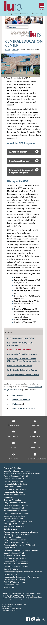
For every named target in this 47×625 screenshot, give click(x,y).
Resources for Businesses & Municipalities (21, 577)
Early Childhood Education (15, 503)
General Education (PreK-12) (16, 476)
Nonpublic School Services (15, 484)
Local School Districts (13, 487)
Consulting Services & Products (17, 534)
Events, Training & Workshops (16, 513)
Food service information (23, 408)
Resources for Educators (14, 526)
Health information (21, 400)
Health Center (38, 597)
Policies (15, 404)
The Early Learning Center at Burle (23, 374)
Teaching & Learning (12, 500)
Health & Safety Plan (27, 595)
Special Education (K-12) (14, 479)
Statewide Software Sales (14, 516)
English (12, 27)
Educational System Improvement (18, 521)
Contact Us (6, 593)
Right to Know (8, 595)
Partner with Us (10, 574)
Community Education (13, 481)
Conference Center (12, 585)
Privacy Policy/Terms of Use (12, 597)
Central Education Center (19, 350)
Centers (8, 333)
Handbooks (17, 395)
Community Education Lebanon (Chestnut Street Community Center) (24, 360)
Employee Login (18, 599)
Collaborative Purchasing (14, 579)
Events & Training (11, 569)
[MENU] (41, 5)
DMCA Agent (27, 597)
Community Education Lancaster (22, 354)
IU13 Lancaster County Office (20, 338)
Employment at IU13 (18, 593)
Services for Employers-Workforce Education (23, 572)
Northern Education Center (19, 366)
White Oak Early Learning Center (22, 370)
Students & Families (12, 468)
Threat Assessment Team (14, 495)
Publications (9, 587)
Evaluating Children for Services (17, 471)
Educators (8, 497)
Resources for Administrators (16, 561)
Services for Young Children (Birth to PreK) (22, 473)
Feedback (28, 599)
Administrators (10, 529)
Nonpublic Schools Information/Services (21, 550)
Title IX (16, 595)
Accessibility (7, 599)
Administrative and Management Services (21, 532)
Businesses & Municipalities (16, 563)
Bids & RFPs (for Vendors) (14, 582)
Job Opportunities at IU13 (15, 489)
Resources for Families (13, 492)
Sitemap (38, 593)
